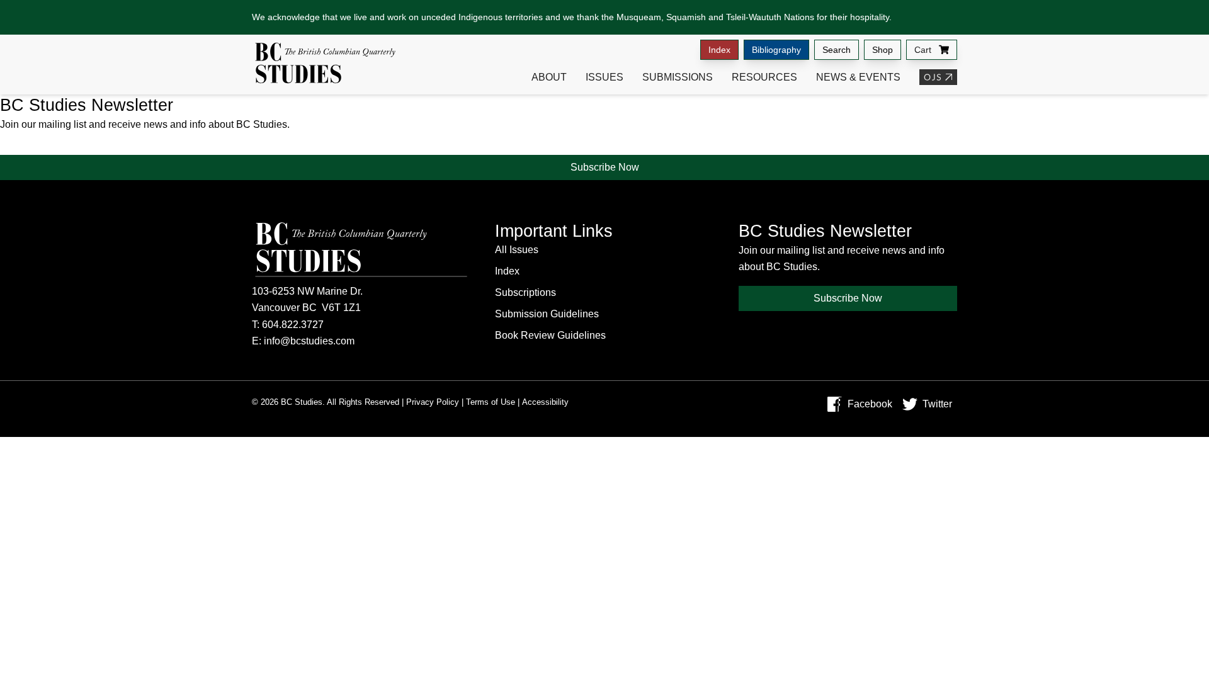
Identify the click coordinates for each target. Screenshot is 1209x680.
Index (719, 50)
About (549, 77)
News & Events (858, 77)
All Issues (516, 249)
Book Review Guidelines (550, 335)
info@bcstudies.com (309, 341)
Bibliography (776, 50)
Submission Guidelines (547, 314)
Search (836, 50)
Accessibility (545, 402)
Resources (764, 77)
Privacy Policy (432, 402)
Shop (882, 50)
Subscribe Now (604, 167)
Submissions (677, 77)
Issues (604, 77)
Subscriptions (525, 292)
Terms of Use (490, 402)
